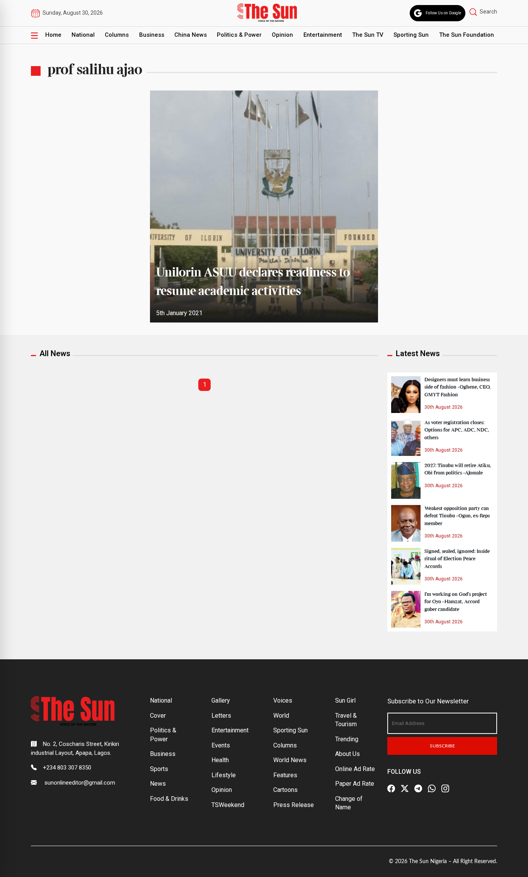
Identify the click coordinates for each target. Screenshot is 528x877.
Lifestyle (223, 775)
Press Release (293, 805)
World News (290, 760)
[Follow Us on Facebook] (391, 788)
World (281, 715)
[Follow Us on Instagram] (445, 788)
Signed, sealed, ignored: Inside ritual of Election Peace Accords (457, 558)
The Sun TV (367, 34)
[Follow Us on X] (405, 788)
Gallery (220, 700)
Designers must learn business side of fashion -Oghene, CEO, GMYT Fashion (457, 387)
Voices (282, 700)
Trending (346, 739)
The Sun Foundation (466, 34)
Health (220, 760)
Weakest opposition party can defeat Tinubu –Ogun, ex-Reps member (457, 516)
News (158, 783)
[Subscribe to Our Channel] (418, 788)
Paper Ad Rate (354, 783)
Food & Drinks (169, 798)
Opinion (282, 34)
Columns (117, 34)
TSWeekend (227, 805)
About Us (347, 754)
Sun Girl (345, 700)
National (83, 34)
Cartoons (285, 789)
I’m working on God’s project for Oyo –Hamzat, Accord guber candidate (455, 601)
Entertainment (322, 34)
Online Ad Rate (355, 769)
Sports (159, 769)
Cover (158, 715)
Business (151, 34)
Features (285, 775)
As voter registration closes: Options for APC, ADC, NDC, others (456, 430)
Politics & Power (239, 34)
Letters (221, 715)
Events (220, 745)
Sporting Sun (411, 34)
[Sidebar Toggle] (34, 35)
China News (190, 34)
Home (53, 34)
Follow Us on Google (443, 13)
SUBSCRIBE (442, 746)
